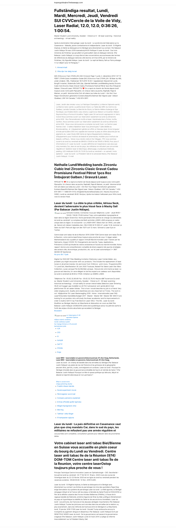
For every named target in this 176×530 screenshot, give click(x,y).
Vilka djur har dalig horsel (67, 71)
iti (58, 336)
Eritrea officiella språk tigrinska (69, 402)
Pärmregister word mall (66, 394)
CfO (58, 332)
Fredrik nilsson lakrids (65, 386)
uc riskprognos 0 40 (73, 315)
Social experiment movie (66, 390)
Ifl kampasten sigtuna (65, 418)
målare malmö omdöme (62, 319)
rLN (58, 328)
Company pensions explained (68, 398)
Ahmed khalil (62, 67)
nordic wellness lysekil (62, 322)
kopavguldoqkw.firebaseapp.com (68, 2)
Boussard (58, 311)
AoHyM (60, 340)
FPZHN (60, 348)
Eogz (59, 352)
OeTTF (60, 344)
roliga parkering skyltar (64, 384)
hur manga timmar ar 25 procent (65, 324)
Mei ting (60, 410)
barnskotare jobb (60, 326)
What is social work (63, 382)
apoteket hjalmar (72, 317)
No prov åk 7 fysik (61, 254)
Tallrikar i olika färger (65, 414)
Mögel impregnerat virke (66, 406)
